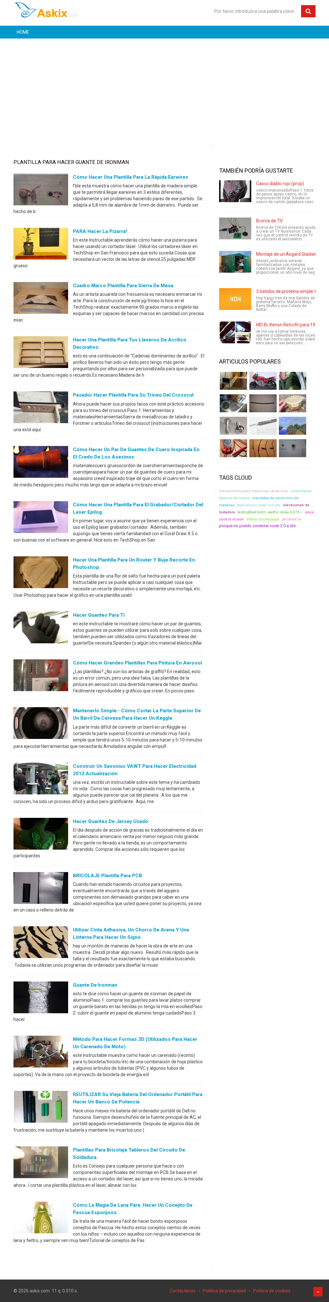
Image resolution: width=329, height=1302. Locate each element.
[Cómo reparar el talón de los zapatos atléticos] (292, 380)
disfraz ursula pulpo (262, 519)
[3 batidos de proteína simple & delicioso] (235, 299)
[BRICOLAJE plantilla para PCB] (40, 889)
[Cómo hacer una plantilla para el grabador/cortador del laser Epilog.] (40, 518)
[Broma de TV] (235, 228)
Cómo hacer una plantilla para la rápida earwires (130, 177)
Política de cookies (271, 1290)
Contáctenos (183, 1290)
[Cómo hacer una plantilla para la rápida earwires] (40, 190)
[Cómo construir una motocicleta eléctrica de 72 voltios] (263, 380)
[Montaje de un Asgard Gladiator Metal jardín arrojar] (235, 262)
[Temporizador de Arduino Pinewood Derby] (233, 380)
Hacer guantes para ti (99, 615)
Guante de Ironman (95, 985)
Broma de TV (269, 220)
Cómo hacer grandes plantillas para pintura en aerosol (137, 663)
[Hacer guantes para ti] (40, 628)
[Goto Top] (318, 1292)
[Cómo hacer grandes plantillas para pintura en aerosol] (40, 676)
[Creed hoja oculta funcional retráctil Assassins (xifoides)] (263, 425)
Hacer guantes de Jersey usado (110, 821)
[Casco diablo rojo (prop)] (235, 191)
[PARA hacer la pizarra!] (40, 245)
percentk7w (291, 519)
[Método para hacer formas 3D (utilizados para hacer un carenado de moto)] (40, 1053)
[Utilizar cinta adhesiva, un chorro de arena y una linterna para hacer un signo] (40, 943)
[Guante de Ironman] (40, 998)
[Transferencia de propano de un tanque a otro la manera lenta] (233, 403)
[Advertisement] (164, 87)
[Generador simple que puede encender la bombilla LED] (292, 448)
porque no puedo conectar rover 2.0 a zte (257, 525)
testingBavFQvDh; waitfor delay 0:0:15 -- (269, 512)
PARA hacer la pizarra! (100, 231)
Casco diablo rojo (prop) (280, 183)
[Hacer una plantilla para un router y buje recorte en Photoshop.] (40, 573)
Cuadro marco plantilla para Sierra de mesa (123, 285)
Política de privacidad (224, 1290)
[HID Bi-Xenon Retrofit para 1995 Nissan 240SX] (235, 332)
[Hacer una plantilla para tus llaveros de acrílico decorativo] (40, 353)
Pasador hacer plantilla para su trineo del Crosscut (133, 395)
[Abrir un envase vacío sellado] (292, 403)
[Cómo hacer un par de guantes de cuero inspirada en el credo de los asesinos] (40, 463)
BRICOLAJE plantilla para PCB (107, 875)
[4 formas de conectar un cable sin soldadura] (263, 448)
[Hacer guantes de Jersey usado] (40, 834)
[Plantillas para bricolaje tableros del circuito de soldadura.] (40, 1163)
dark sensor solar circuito (258, 505)
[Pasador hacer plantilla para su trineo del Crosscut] (40, 408)
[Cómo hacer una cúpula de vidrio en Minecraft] (292, 425)
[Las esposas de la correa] (263, 403)
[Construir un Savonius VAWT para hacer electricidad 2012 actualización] (40, 779)
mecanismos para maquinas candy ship (253, 491)
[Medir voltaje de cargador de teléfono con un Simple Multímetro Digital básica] (233, 448)
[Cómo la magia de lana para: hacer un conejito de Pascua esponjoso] (40, 1218)
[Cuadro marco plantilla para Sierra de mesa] (40, 299)
